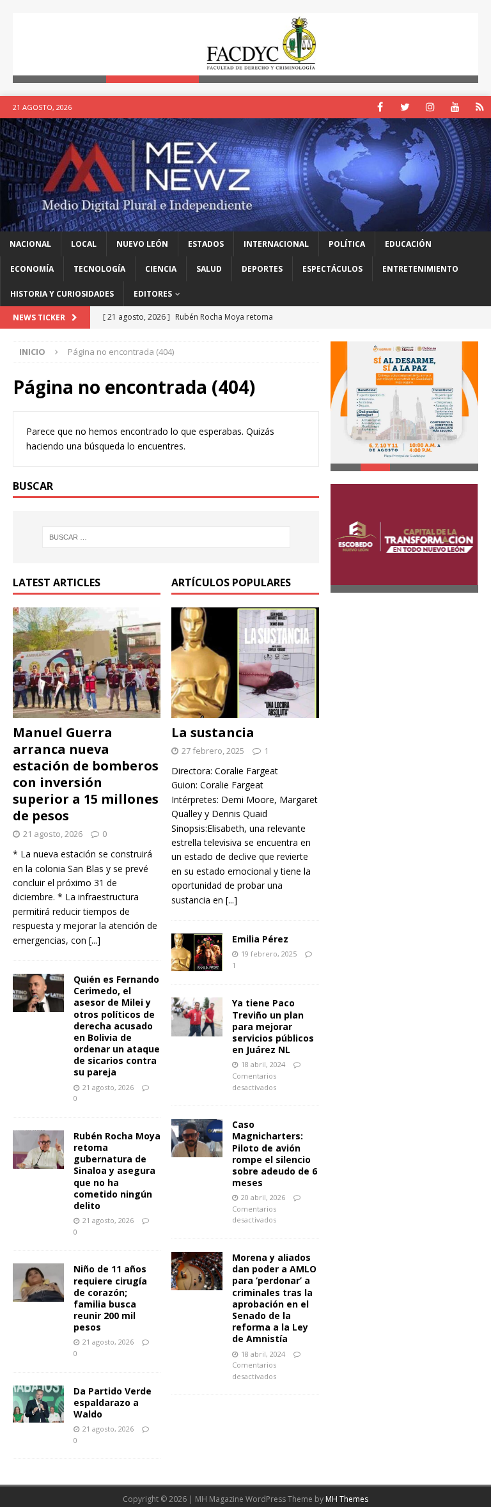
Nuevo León (142, 243)
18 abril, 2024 (263, 1064)
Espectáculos (332, 268)
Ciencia (160, 268)
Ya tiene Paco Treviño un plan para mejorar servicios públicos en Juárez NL (273, 1026)
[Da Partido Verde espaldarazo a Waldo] (38, 1404)
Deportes (262, 268)
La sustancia (212, 732)
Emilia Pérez (260, 939)
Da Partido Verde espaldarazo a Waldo (113, 1402)
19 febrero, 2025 (269, 953)
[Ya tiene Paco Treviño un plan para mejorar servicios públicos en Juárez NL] (196, 1016)
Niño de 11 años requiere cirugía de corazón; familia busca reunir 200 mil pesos (110, 1298)
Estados (206, 243)
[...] (94, 940)
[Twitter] (405, 107)
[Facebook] (380, 107)
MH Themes (346, 1499)
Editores (153, 293)
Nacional (30, 243)
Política (347, 243)
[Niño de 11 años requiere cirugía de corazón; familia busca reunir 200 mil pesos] (38, 1282)
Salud (209, 268)
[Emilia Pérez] (196, 952)
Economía (32, 268)
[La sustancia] (245, 663)
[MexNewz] (245, 223)
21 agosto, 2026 (52, 833)
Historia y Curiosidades (62, 293)
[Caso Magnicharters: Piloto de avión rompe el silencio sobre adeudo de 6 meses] (196, 1138)
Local (84, 243)
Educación (408, 243)
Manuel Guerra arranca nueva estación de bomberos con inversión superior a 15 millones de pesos (86, 774)
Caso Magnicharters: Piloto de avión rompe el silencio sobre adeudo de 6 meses (274, 1153)
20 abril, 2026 (263, 1197)
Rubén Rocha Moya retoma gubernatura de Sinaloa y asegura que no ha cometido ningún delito (117, 1171)
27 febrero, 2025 (213, 750)
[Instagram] (430, 107)
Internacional (276, 243)
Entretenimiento (420, 268)
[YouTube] (455, 107)
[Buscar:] (166, 537)
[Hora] (480, 107)
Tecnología (99, 268)
